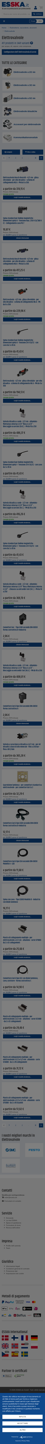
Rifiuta (22, 1417)
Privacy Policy (26, 1440)
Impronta (18, 1440)
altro (22, 1430)
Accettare (22, 1423)
